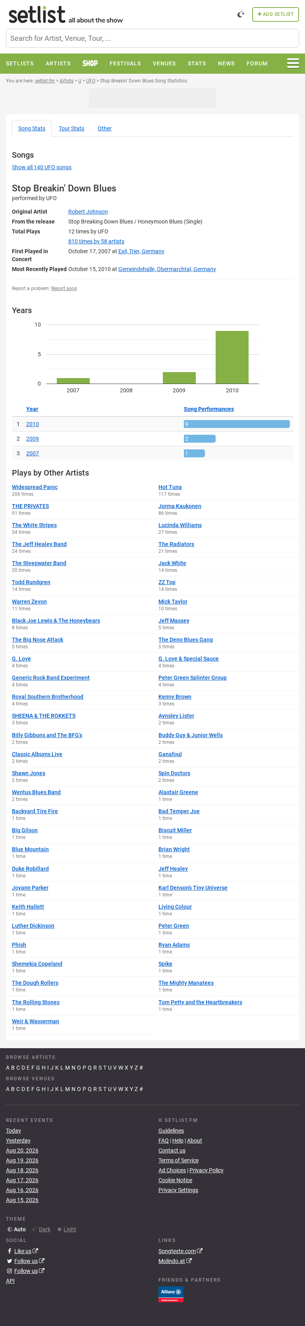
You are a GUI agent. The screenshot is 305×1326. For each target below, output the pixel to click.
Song (31, 128)
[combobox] (152, 38)
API (10, 1281)
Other (105, 128)
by (96, 241)
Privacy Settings (178, 1190)
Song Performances (209, 409)
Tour (71, 128)
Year (32, 409)
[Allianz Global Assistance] (170, 1293)
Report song (64, 288)
